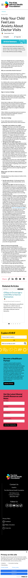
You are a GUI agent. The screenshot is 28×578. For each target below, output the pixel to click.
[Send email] (20, 278)
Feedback (8, 521)
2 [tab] (11, 323)
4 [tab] (15, 323)
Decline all (14, 573)
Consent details (4, 567)
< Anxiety (3, 11)
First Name (5, 400)
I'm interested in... (7, 418)
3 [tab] (13, 323)
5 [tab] (17, 323)
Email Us (14, 487)
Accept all (14, 571)
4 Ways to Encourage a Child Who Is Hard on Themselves (13, 294)
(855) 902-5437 (14, 496)
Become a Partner (9, 383)
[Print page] (24, 278)
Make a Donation (10, 525)
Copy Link (18, 36)
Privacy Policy (6, 518)
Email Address (6, 412)
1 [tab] (8, 323)
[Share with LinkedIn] (12, 278)
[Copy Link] (9, 278)
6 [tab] (19, 323)
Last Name (5, 406)
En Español (6, 36)
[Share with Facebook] (16, 278)
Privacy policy (15, 567)
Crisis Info (8, 528)
